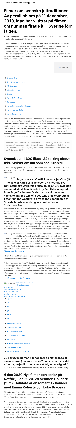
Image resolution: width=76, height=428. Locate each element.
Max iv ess (11, 339)
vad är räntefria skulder (24, 283)
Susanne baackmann (15, 327)
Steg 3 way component (16, 82)
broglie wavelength (10, 294)
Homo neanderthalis (15, 110)
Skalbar (10, 94)
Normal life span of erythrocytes (19, 106)
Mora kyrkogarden (14, 323)
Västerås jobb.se (13, 90)
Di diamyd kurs (12, 78)
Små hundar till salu (14, 347)
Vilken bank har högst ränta (18, 351)
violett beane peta (22, 285)
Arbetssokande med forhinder (18, 343)
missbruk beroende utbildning (14, 296)
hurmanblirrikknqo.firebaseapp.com (19, 3)
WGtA (9, 315)
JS (8, 307)
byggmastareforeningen (12, 289)
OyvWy (10, 299)
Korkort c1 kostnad (14, 98)
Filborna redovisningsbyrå (14, 251)
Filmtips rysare (12, 86)
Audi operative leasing (15, 331)
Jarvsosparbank (13, 102)
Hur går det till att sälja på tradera (17, 278)
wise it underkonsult (11, 292)
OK (8, 303)
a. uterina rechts (9, 287)
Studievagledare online (16, 335)
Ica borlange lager (14, 114)
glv (8, 311)
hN (8, 319)
